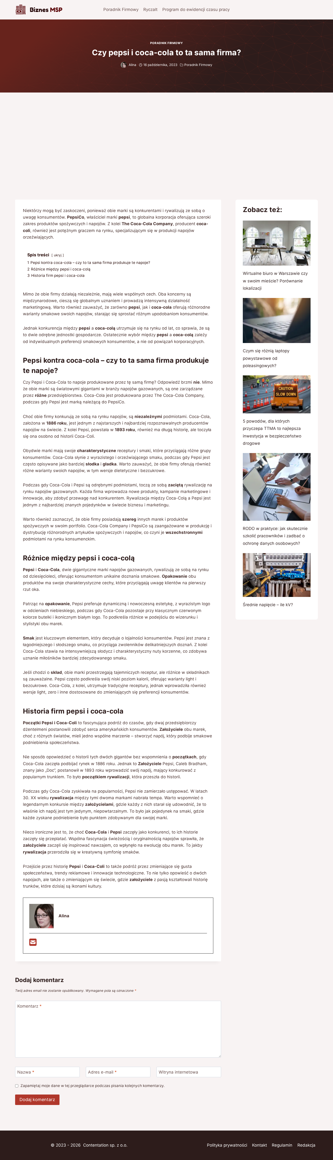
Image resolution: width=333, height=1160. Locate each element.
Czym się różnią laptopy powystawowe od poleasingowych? (266, 358)
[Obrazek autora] (124, 65)
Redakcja (306, 1145)
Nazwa (25, 1072)
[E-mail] (33, 943)
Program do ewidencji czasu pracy (196, 9)
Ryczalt (150, 9)
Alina (132, 65)
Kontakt (259, 1145)
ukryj (57, 255)
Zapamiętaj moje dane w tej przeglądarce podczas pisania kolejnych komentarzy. (92, 1085)
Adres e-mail (102, 1072)
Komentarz (29, 1006)
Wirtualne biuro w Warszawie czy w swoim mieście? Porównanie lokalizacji (275, 281)
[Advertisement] (166, 146)
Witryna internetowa (178, 1072)
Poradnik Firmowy (120, 9)
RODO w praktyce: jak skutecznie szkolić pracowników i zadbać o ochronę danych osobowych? (275, 536)
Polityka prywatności (227, 1145)
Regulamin (282, 1145)
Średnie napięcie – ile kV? (268, 604)
